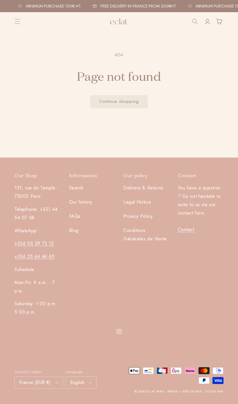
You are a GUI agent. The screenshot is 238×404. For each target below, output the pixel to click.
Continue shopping (119, 101)
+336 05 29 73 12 (34, 243)
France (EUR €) (35, 382)
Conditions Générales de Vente (145, 234)
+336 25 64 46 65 (35, 256)
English (77, 382)
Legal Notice (137, 202)
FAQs (75, 216)
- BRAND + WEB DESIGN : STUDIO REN (194, 391)
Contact (186, 229)
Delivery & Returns (143, 187)
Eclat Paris (155, 391)
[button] (17, 21)
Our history (81, 202)
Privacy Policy (138, 216)
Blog (74, 230)
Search (76, 187)
